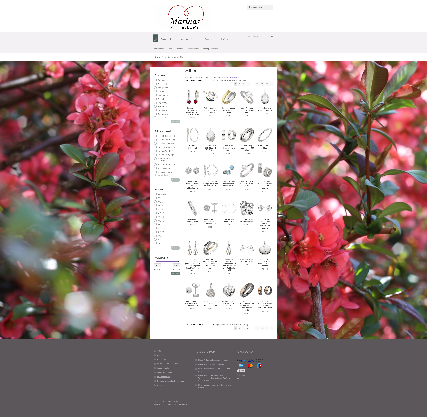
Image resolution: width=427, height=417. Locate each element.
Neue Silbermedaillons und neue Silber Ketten (214, 370)
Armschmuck (166, 39)
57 (267, 84)
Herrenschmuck (193, 48)
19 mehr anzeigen (161, 175)
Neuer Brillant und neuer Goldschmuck (213, 360)
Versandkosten (234, 77)
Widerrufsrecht (163, 368)
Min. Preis (157, 269)
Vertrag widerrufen (210, 48)
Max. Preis (176, 269)
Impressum (161, 355)
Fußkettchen (159, 48)
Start (158, 57)
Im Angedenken (163, 376)
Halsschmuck (183, 39)
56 (262, 84)
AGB (159, 351)
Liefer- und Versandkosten (167, 363)
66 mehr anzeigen (161, 117)
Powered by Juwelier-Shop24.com (170, 381)
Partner (160, 385)
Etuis (170, 48)
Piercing (224, 39)
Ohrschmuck (209, 39)
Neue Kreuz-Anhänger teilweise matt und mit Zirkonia (214, 386)
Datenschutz (162, 359)
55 (257, 84)
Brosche (179, 48)
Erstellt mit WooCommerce (176, 404)
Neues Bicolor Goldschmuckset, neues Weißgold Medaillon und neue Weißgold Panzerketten (214, 378)
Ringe (198, 39)
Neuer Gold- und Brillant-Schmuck (211, 364)
